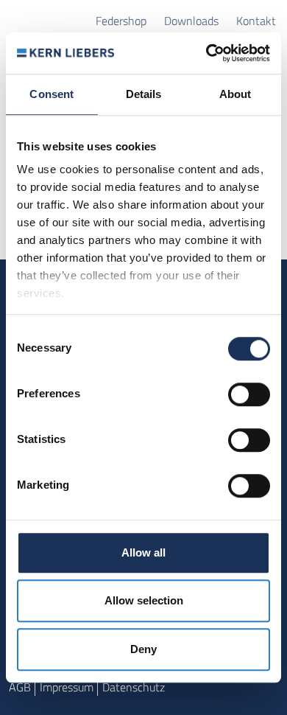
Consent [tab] (51, 94)
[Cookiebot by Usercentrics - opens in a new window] (206, 53)
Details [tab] (144, 94)
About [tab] (235, 94)
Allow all (143, 552)
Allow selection (143, 600)
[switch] (249, 394)
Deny (143, 649)
